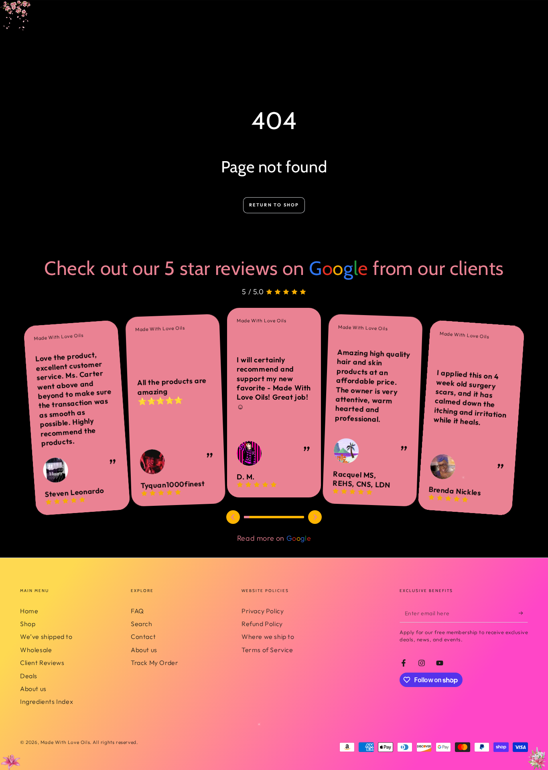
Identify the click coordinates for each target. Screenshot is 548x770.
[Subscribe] (523, 613)
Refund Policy (262, 624)
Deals (28, 676)
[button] (233, 517)
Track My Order (154, 663)
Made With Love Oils (65, 742)
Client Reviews (42, 663)
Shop (27, 624)
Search (141, 624)
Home (29, 611)
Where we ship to (268, 637)
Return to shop (274, 205)
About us (33, 689)
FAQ (137, 611)
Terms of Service (267, 650)
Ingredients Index (46, 701)
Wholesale (36, 650)
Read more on (274, 538)
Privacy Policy (263, 611)
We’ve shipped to (46, 637)
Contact (143, 637)
